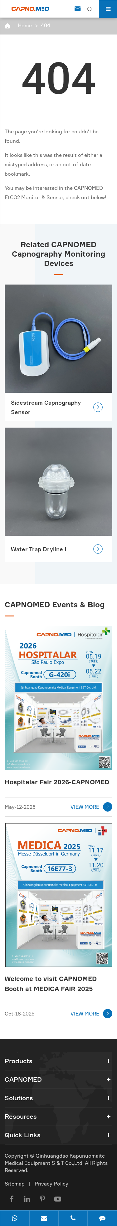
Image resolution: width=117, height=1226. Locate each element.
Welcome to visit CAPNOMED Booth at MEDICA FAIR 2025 (51, 984)
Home (25, 25)
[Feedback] (102, 1219)
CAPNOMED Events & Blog (55, 604)
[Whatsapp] (14, 1219)
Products (18, 1061)
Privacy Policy (51, 1184)
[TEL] (73, 1219)
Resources (21, 1116)
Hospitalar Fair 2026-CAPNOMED (57, 782)
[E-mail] (44, 1219)
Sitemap (15, 1184)
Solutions (19, 1098)
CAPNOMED (23, 1079)
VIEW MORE (90, 807)
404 (45, 25)
